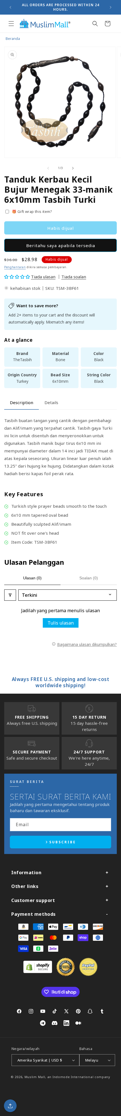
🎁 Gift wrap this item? (32, 211)
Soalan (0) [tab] (88, 578)
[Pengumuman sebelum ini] (10, 7)
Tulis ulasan (61, 623)
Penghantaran (15, 267)
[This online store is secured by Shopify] (37, 971)
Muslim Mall (34, 1077)
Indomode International (73, 1077)
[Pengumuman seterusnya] (110, 7)
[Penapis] (10, 595)
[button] (11, 23)
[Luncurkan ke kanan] (73, 168)
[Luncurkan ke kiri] (48, 168)
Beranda (13, 38)
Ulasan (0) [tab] (32, 578)
